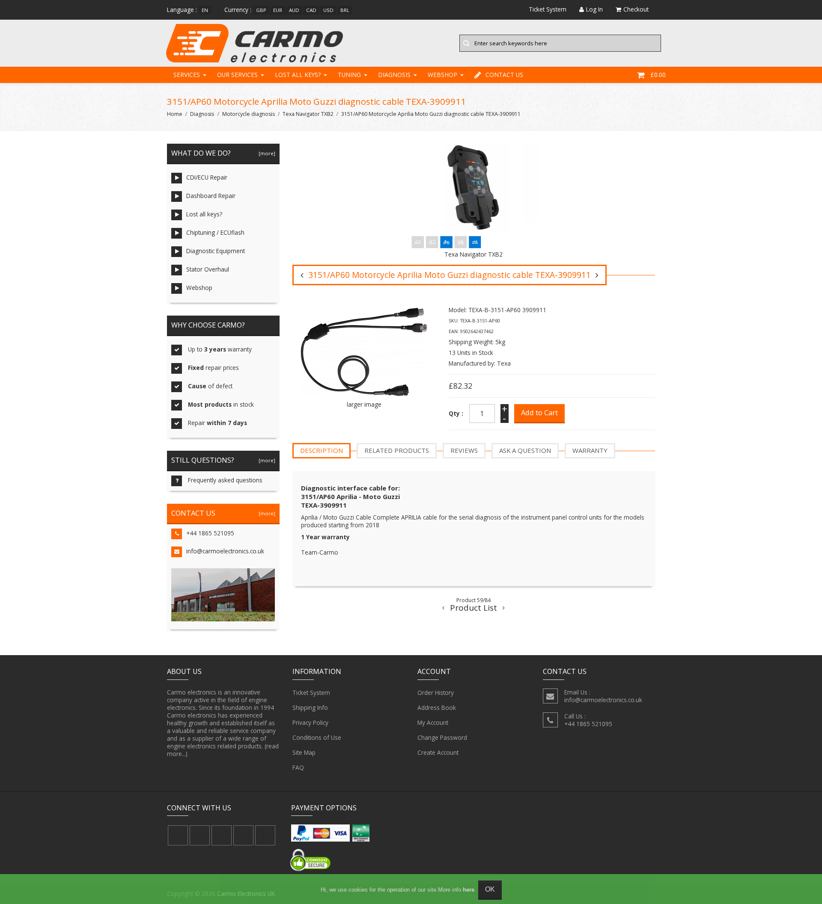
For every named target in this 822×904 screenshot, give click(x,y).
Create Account (438, 752)
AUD (294, 10)
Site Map (304, 752)
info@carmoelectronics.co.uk (225, 551)
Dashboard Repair (210, 196)
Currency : (237, 10)
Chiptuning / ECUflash (215, 232)
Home (174, 114)
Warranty (590, 450)
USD (328, 10)
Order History (435, 692)
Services (186, 75)
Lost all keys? (298, 75)
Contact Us (504, 75)
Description (321, 450)
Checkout (636, 9)
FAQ (298, 767)
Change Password (442, 737)
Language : (182, 10)
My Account (432, 722)
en (205, 10)
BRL (344, 10)
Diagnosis (394, 75)
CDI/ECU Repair (206, 177)
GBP (261, 10)
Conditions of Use (316, 737)
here (468, 889)
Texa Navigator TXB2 (308, 114)
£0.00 (658, 75)
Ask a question (525, 450)
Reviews (464, 450)
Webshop (442, 75)
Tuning (349, 75)
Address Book (436, 707)
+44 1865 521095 (210, 533)
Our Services (237, 75)
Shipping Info (310, 707)
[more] (265, 153)
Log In (594, 9)
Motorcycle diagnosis (248, 114)
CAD (311, 10)
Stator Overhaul (207, 269)
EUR (277, 10)
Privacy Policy (310, 722)
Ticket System (311, 692)
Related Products (396, 450)
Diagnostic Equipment (215, 251)
